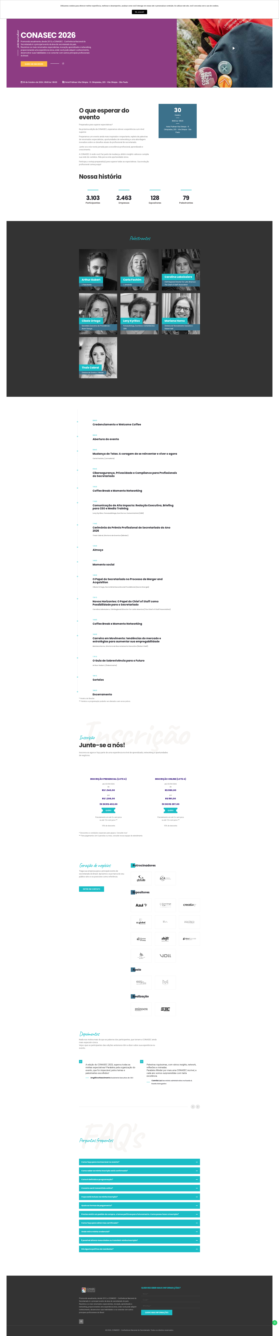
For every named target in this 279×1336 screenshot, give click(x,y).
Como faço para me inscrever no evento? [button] (100, 1162)
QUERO (108, 810)
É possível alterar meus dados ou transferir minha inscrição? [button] (109, 1240)
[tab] (139, 1162)
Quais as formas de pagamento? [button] (96, 1205)
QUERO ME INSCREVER (34, 64)
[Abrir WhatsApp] (273, 1330)
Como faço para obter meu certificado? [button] (99, 1223)
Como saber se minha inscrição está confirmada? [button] (104, 1170)
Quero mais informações (156, 1313)
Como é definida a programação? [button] (97, 1179)
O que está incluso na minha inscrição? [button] (99, 1197)
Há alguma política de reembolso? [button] (97, 1249)
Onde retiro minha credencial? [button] (95, 1231)
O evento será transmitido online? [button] (97, 1188)
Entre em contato (91, 889)
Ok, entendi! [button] (139, 12)
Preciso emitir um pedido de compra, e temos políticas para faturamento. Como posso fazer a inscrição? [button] (130, 1214)
